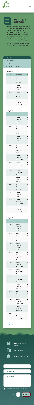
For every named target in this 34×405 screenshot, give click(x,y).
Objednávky (10, 60)
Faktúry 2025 (9, 111)
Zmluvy (8, 63)
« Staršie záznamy (11, 325)
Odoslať (26, 394)
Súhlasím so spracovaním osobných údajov (15, 390)
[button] (11, 75)
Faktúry (8, 57)
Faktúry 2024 (9, 218)
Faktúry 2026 (9, 71)
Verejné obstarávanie (13, 66)
